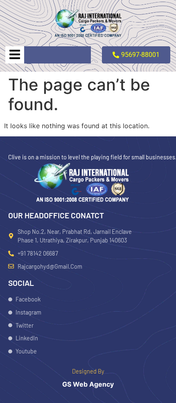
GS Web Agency (88, 384)
